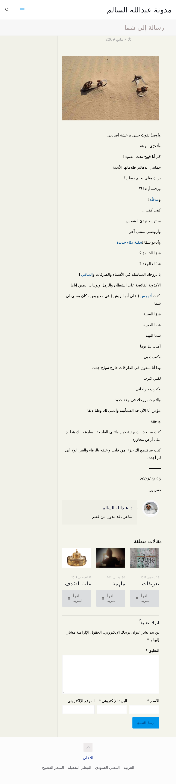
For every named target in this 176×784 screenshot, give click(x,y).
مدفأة (154, 199)
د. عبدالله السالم (117, 507)
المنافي (87, 274)
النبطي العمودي (107, 767)
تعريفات (150, 583)
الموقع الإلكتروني (80, 701)
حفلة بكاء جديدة (129, 242)
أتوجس (146, 296)
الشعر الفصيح (53, 767)
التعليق (152, 650)
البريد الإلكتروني (113, 701)
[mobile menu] (22, 9)
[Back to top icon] (88, 747)
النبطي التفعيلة (79, 767)
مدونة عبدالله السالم (139, 9)
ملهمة (118, 583)
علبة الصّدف (78, 583)
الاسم (153, 701)
